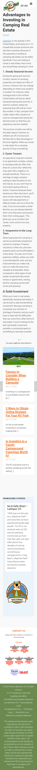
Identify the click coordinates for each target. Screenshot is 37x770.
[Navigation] (31, 3)
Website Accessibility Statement (18, 716)
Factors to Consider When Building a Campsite (16, 377)
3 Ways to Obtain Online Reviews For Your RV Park (17, 411)
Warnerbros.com (22, 712)
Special (6, 35)
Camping (7, 41)
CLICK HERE (19, 642)
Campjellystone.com (12, 709)
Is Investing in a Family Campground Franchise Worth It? (17, 448)
